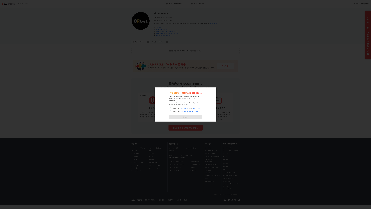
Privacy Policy (196, 108)
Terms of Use (185, 108)
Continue (185, 117)
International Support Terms (189, 111)
